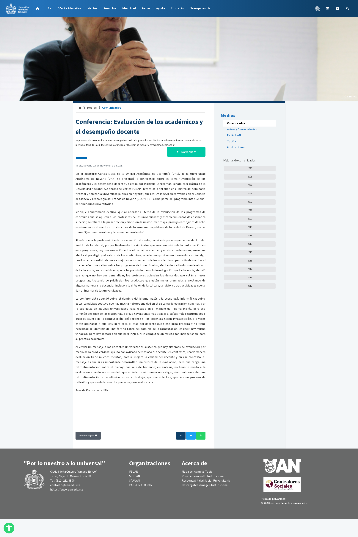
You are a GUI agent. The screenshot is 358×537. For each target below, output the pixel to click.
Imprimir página (87, 435)
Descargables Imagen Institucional (205, 485)
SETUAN (134, 476)
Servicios (109, 8)
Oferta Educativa (69, 8)
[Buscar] (348, 8)
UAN (48, 8)
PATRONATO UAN (141, 485)
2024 (249, 185)
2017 (249, 244)
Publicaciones (236, 148)
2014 (249, 269)
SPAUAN (134, 481)
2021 (249, 210)
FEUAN (133, 472)
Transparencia (200, 8)
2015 (249, 260)
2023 (249, 193)
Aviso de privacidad (273, 499)
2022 (249, 202)
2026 (249, 168)
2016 (249, 252)
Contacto (177, 8)
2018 (249, 235)
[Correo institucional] (338, 8)
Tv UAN (231, 142)
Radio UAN (234, 135)
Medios (92, 8)
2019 (249, 227)
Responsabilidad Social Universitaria (206, 481)
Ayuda (160, 8)
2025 (249, 176)
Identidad (129, 8)
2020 (249, 218)
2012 (249, 286)
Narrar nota (188, 152)
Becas (146, 8)
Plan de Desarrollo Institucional (203, 476)
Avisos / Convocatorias (242, 129)
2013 (249, 277)
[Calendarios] (328, 8)
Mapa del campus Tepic (197, 472)
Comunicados (111, 108)
